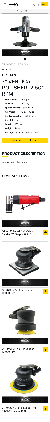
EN (43, 4)
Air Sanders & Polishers (15, 63)
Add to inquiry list (26, 140)
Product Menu (24, 11)
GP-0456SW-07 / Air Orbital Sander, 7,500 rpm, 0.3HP (18, 233)
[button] (5, 34)
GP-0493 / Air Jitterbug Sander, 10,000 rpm (20, 292)
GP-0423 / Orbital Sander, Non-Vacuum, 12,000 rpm (20, 409)
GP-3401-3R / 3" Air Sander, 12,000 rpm (18, 350)
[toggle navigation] (4, 4)
